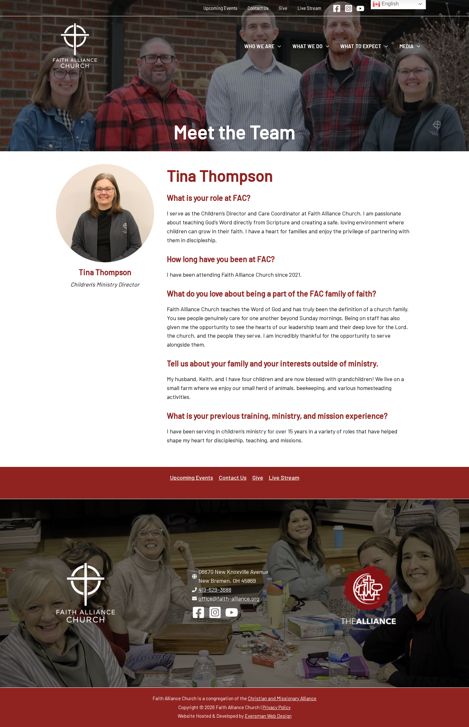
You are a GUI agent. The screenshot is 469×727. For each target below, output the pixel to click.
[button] (277, 46)
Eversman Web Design (268, 716)
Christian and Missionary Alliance (282, 698)
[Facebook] (337, 8)
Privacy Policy (277, 707)
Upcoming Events (220, 8)
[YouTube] (360, 8)
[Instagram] (349, 8)
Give (283, 8)
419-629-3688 (214, 589)
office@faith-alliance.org (228, 598)
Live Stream (309, 8)
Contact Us (258, 8)
